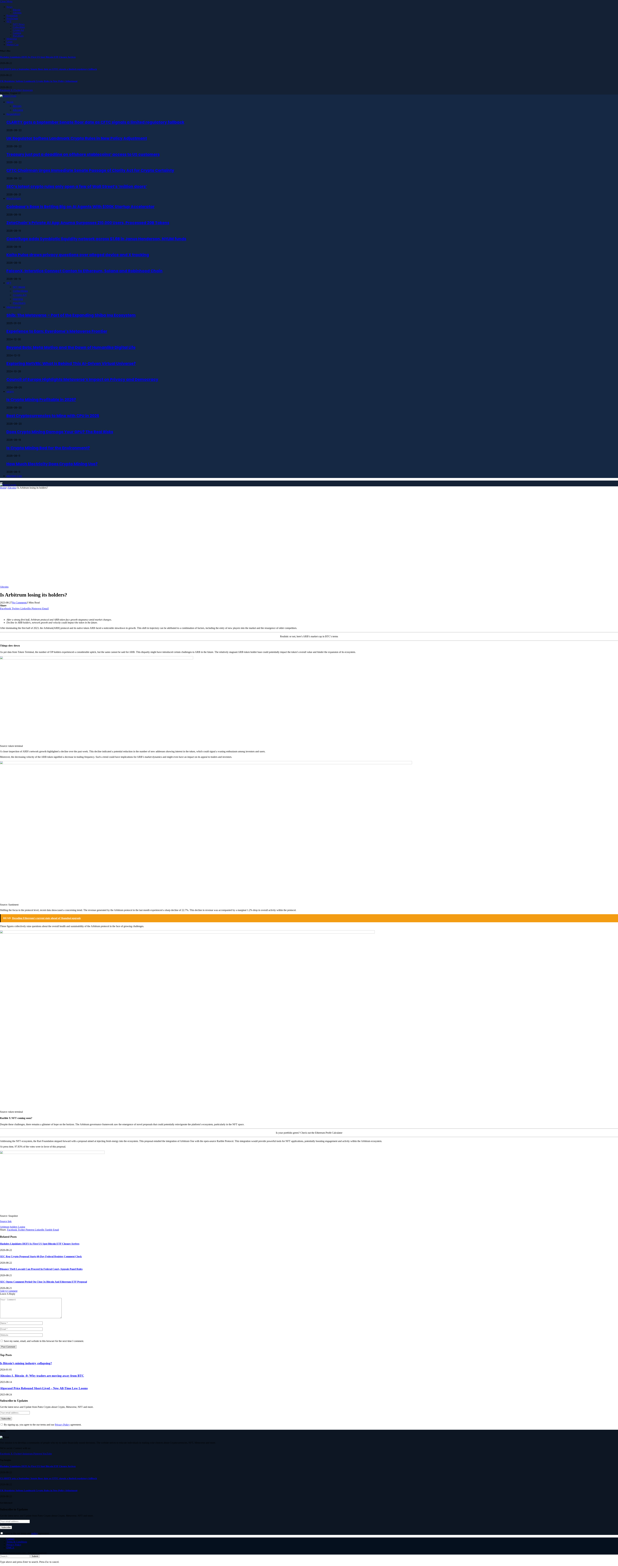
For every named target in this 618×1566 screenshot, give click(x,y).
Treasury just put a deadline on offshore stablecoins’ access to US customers (83, 154)
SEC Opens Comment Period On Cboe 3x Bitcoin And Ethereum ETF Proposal (43, 1281)
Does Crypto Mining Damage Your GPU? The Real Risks (59, 431)
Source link (6, 1221)
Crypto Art (18, 30)
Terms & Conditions (16, 1541)
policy (34, 1533)
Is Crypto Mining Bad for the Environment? (48, 448)
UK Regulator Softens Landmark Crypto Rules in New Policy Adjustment (38, 81)
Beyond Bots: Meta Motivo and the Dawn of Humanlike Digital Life (71, 347)
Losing (21, 1226)
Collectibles (19, 27)
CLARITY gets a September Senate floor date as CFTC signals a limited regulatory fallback (48, 69)
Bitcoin (16, 9)
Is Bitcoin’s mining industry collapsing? (26, 1363)
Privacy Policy (62, 1424)
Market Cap (12, 44)
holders (13, 1226)
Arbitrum (4, 1226)
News (9, 6)
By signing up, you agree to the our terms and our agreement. (42, 1424)
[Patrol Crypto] (8, 96)
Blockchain (12, 18)
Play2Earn (18, 35)
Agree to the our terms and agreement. (26, 1533)
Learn (9, 41)
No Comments (19, 602)
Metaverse (11, 38)
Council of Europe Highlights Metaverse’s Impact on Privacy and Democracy (82, 379)
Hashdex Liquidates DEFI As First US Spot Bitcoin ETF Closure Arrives (38, 57)
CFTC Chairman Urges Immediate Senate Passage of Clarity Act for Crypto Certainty (90, 170)
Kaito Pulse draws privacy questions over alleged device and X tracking (77, 254)
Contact (10, 1538)
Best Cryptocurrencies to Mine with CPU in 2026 (52, 415)
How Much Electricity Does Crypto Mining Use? (52, 464)
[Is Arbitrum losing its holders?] (100, 584)
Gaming (17, 33)
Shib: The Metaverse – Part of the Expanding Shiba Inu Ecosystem (71, 315)
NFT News (18, 24)
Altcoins (17, 12)
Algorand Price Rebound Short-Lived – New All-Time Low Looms (44, 1388)
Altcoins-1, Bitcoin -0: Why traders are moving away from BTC (42, 1375)
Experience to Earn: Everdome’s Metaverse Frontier (56, 331)
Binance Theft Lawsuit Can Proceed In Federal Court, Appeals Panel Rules (41, 1269)
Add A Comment (8, 1291)
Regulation (12, 15)
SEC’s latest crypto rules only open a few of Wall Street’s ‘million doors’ (76, 186)
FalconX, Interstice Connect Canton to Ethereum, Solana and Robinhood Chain (84, 271)
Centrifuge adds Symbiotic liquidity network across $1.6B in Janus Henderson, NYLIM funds (96, 238)
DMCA (10, 1547)
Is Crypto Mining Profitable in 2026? (41, 399)
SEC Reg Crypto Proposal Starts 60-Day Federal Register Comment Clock (41, 1256)
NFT (8, 21)
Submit (35, 1556)
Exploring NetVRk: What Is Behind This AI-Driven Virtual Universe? (71, 363)
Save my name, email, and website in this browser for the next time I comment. (44, 1341)
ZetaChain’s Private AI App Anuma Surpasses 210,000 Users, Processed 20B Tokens (87, 222)
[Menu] (1, 482)
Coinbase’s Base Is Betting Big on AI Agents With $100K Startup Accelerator (80, 206)
